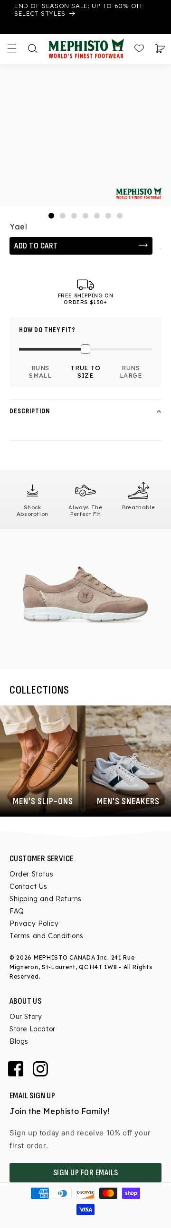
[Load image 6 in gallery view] (108, 216)
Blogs (19, 1041)
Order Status (31, 874)
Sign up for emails (85, 1173)
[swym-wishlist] (161, 248)
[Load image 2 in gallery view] (63, 216)
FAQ (17, 911)
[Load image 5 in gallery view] (97, 216)
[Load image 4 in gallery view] (85, 216)
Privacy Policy (34, 923)
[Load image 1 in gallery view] (51, 216)
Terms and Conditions (47, 936)
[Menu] (11, 48)
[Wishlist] (139, 48)
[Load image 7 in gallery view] (120, 216)
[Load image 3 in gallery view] (74, 216)
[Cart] (160, 48)
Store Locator (33, 1029)
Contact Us (29, 886)
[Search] (32, 48)
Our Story (26, 1016)
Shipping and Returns (46, 899)
